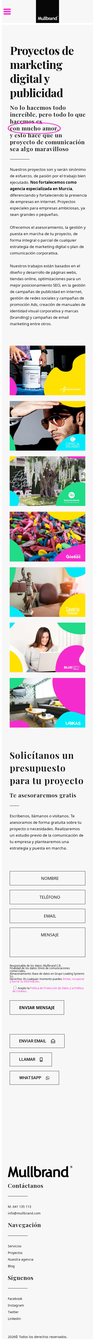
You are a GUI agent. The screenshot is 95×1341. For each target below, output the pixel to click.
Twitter (13, 1312)
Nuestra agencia (20, 1259)
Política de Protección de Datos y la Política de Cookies (47, 989)
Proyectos (15, 1253)
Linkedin (14, 1318)
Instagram (16, 1305)
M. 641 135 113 (19, 1206)
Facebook (15, 1298)
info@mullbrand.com (24, 1213)
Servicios (14, 1246)
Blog (11, 1266)
